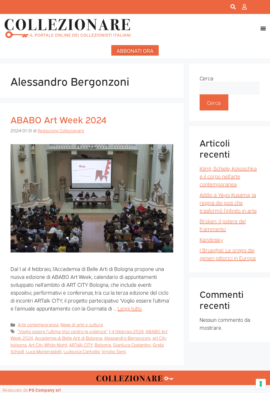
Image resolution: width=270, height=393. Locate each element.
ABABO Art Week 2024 (59, 119)
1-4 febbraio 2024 (126, 331)
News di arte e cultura (81, 324)
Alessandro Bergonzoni (127, 338)
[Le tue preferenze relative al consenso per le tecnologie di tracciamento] (261, 384)
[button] (263, 28)
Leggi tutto (130, 308)
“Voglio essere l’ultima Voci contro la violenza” (62, 331)
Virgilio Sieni (114, 351)
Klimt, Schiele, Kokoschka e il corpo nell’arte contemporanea (228, 176)
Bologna (103, 345)
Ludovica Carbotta (82, 351)
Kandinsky (211, 239)
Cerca (206, 78)
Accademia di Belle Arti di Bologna (68, 338)
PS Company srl (45, 390)
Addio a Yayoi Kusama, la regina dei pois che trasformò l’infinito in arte (228, 202)
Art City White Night (47, 345)
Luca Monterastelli (44, 351)
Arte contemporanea (38, 324)
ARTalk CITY (81, 345)
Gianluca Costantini (132, 345)
